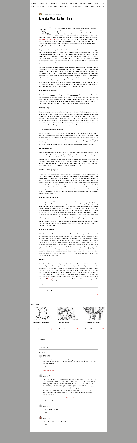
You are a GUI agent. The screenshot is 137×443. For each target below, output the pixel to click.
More (96, 3)
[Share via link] (51, 290)
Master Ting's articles (86, 3)
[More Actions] (97, 356)
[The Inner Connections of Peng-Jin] (94, 313)
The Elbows (73, 3)
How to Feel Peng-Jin (64, 322)
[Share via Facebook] (40, 290)
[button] (103, 3)
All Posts (33, 3)
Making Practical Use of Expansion (41, 322)
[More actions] (97, 14)
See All (104, 304)
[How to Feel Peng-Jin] (68, 313)
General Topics (55, 3)
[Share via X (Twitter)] (44, 290)
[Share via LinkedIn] (47, 290)
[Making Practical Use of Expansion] (42, 313)
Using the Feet (43, 3)
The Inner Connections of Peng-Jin (92, 322)
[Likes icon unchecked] (44, 367)
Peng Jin (64, 3)
